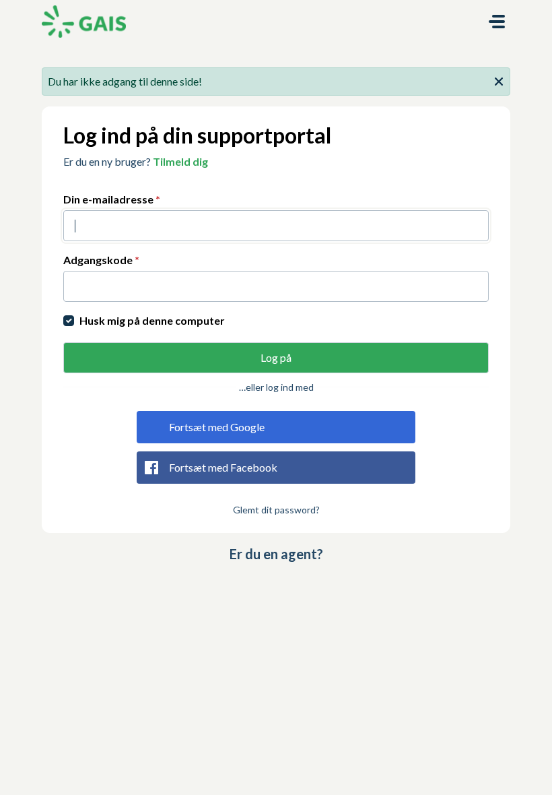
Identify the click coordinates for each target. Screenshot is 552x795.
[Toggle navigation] (496, 21)
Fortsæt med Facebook (223, 467)
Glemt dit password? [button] (276, 509)
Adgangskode (101, 259)
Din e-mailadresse (111, 199)
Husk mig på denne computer (152, 320)
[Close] (499, 80)
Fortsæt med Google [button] (217, 426)
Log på (276, 357)
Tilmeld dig (180, 161)
